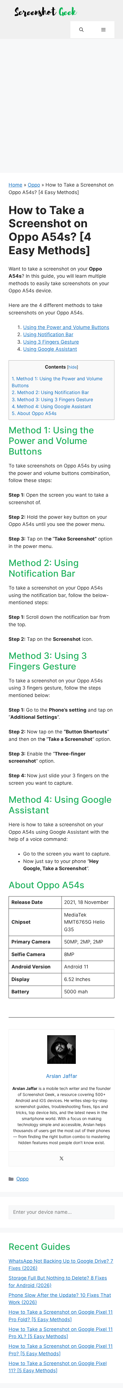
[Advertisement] (61, 103)
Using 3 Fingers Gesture (51, 342)
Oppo (34, 185)
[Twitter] (61, 1159)
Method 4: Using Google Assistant (51, 406)
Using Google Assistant (50, 349)
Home (15, 185)
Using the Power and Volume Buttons (66, 327)
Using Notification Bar (48, 334)
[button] (81, 29)
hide (72, 367)
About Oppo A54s (34, 413)
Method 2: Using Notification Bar (50, 392)
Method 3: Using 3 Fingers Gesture (52, 399)
